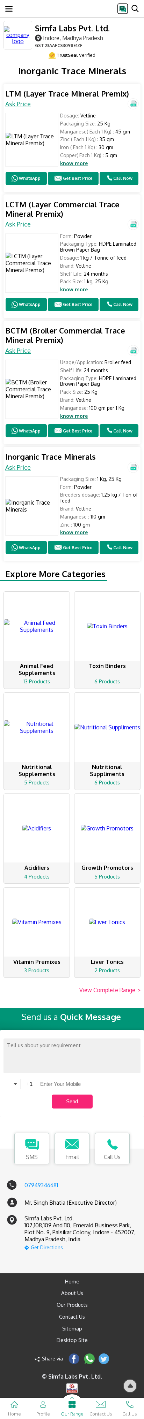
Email (72, 1156)
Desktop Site (72, 1340)
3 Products (36, 970)
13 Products (36, 681)
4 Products (37, 876)
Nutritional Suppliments (107, 770)
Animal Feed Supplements (37, 669)
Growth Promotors (107, 867)
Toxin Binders (107, 665)
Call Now (122, 178)
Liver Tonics (107, 961)
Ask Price (18, 104)
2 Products (107, 970)
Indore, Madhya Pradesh (73, 37)
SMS (32, 1156)
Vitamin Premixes (36, 961)
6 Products (107, 681)
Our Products (72, 1305)
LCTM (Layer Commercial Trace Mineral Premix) (62, 209)
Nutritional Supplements (37, 770)
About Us (72, 1293)
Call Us (112, 1156)
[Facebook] (74, 1358)
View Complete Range (110, 990)
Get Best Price (78, 178)
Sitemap (72, 1328)
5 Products (37, 782)
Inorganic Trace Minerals (50, 456)
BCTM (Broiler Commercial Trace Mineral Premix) (65, 335)
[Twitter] (104, 1358)
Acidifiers (36, 867)
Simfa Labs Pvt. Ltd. (72, 28)
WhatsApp (30, 178)
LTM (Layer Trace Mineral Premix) (67, 93)
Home (72, 1281)
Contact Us (72, 1316)
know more (74, 163)
